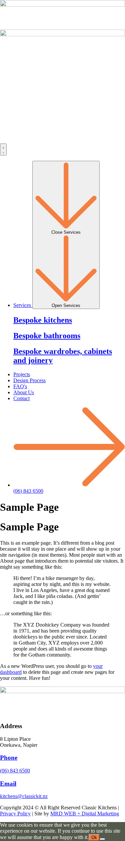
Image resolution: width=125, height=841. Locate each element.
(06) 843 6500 (15, 770)
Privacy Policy (15, 813)
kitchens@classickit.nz (24, 796)
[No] (102, 839)
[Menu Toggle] (3, 149)
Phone (8, 757)
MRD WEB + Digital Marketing (84, 813)
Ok (94, 837)
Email (8, 783)
